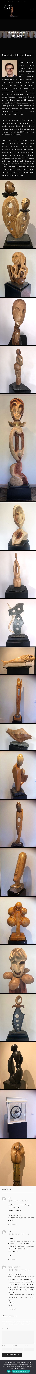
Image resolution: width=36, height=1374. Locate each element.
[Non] (34, 1367)
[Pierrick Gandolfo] (11, 9)
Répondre (13, 1224)
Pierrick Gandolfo (14, 1267)
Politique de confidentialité (20, 1371)
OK (9, 1371)
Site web (26, 1345)
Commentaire (6, 1329)
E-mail (15, 1345)
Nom (3, 1345)
